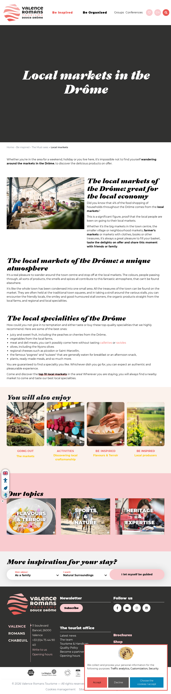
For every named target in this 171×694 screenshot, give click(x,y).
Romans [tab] (16, 633)
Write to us (39, 649)
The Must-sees (40, 147)
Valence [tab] (17, 626)
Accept (97, 682)
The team (66, 639)
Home (10, 147)
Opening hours (42, 654)
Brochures (122, 635)
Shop (118, 642)
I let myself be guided (136, 574)
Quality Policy (69, 647)
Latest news (68, 635)
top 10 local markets (53, 374)
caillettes (106, 342)
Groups (119, 12)
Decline (118, 682)
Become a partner (72, 651)
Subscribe (71, 608)
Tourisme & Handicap (74, 643)
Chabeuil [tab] (18, 640)
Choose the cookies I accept (146, 682)
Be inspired (62, 12)
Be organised (95, 12)
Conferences (134, 12)
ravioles (121, 342)
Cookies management (61, 689)
